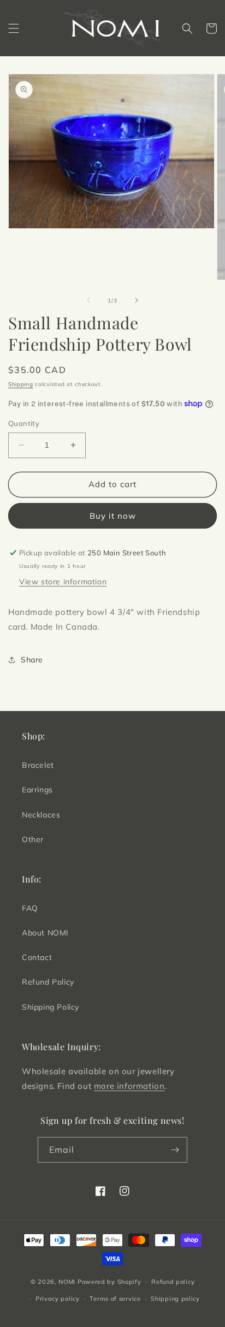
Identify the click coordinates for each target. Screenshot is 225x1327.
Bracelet (38, 765)
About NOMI (45, 933)
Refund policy (172, 1281)
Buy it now (113, 516)
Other (33, 839)
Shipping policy (175, 1298)
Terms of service (115, 1298)
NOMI (66, 1281)
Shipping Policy (50, 1007)
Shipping (20, 384)
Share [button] (32, 660)
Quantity (23, 423)
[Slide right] (137, 300)
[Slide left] (88, 300)
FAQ (30, 908)
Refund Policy (48, 982)
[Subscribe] (175, 1150)
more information (129, 1086)
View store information (62, 582)
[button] (14, 28)
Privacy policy (57, 1298)
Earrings (37, 790)
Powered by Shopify (109, 1281)
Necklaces (41, 815)
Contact (37, 957)
